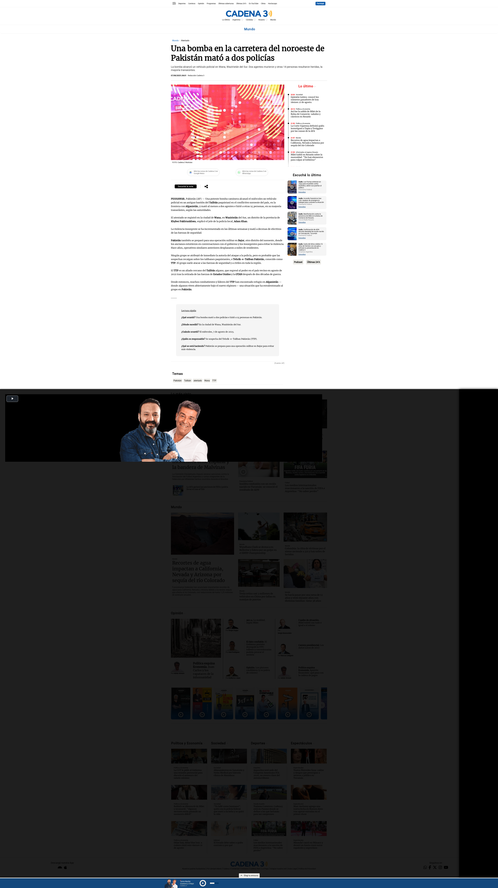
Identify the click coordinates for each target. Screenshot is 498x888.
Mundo (273, 20)
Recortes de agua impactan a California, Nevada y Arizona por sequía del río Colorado (307, 143)
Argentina (236, 20)
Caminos (191, 3)
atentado (198, 380)
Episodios (302, 192)
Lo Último (226, 20)
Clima (263, 3)
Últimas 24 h (241, 3)
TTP (214, 380)
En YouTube (253, 3)
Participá (320, 3)
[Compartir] (206, 187)
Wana (207, 380)
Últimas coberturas (226, 3)
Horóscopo (272, 3)
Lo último (306, 86)
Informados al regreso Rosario (307, 152)
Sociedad (299, 95)
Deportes (182, 3)
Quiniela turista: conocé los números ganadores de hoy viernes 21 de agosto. (305, 99)
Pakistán (178, 380)
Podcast (298, 262)
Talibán (187, 380)
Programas (211, 3)
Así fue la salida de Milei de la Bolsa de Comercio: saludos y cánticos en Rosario (305, 114)
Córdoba (249, 20)
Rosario (261, 20)
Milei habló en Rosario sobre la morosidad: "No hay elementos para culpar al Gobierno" (307, 157)
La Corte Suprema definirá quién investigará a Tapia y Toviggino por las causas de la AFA (307, 128)
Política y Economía (303, 109)
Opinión (201, 3)
